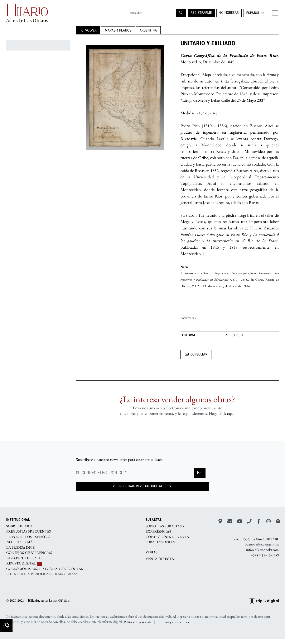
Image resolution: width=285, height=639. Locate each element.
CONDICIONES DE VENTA (167, 536)
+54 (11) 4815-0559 (265, 555)
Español (253, 13)
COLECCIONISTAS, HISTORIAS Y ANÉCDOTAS (44, 568)
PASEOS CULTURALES (24, 558)
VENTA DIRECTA (160, 559)
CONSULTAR (198, 354)
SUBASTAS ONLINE (161, 542)
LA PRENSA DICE (20, 547)
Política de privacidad (138, 622)
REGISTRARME (201, 13)
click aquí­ (226, 413)
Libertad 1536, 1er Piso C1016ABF (254, 539)
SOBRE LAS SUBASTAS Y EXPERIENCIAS (165, 529)
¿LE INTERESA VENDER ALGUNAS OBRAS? (41, 574)
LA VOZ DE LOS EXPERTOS (28, 536)
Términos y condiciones (172, 622)
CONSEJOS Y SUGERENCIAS (29, 552)
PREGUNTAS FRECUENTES (28, 531)
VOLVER (90, 30)
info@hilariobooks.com (262, 550)
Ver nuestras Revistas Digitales (139, 486)
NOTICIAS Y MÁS (20, 542)
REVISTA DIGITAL (21, 563)
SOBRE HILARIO (20, 526)
